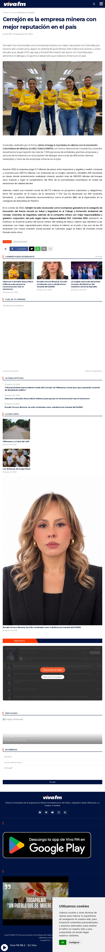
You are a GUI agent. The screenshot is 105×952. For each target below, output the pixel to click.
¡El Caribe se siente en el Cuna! (22, 736)
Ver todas (98, 256)
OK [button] (62, 942)
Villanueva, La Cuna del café (16, 441)
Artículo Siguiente (93, 371)
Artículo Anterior (11, 371)
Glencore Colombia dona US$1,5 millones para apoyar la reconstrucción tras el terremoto (18, 285)
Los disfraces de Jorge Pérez (16, 469)
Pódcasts (19, 641)
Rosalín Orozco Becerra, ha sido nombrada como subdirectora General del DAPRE (52, 284)
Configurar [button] (74, 942)
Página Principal (10, 12)
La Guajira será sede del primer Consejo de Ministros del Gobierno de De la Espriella (85, 284)
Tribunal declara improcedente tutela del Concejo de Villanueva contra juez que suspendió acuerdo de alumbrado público (52, 388)
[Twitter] (31, 249)
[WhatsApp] (38, 249)
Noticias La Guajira (26, 12)
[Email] (44, 249)
